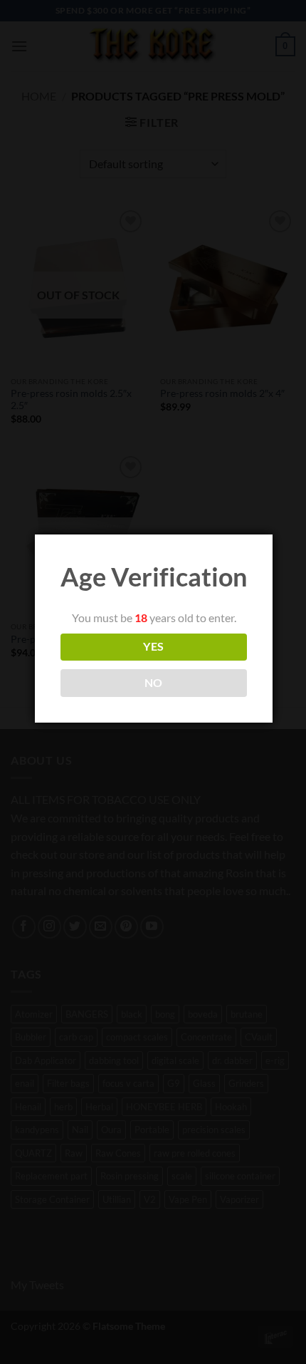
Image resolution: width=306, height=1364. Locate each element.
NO (153, 682)
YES (153, 646)
